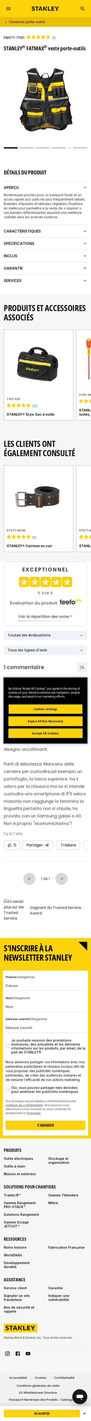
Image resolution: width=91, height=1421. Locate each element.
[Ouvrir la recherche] (82, 8)
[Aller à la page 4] (59, 148)
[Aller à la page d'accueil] (45, 8)
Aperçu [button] (11, 187)
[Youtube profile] (28, 1353)
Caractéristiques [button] (22, 231)
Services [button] (12, 280)
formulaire (34, 1113)
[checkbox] (7, 1046)
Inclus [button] (10, 256)
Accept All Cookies (45, 733)
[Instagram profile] (7, 1353)
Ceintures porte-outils (27, 22)
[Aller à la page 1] (11, 148)
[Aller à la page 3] (43, 148)
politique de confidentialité (24, 1105)
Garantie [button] (13, 268)
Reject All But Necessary (45, 721)
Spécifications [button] (19, 243)
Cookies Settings (45, 709)
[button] (84, 1413)
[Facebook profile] (17, 1353)
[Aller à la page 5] (80, 148)
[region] (45, 380)
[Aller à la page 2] (27, 148)
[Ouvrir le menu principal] (8, 8)
